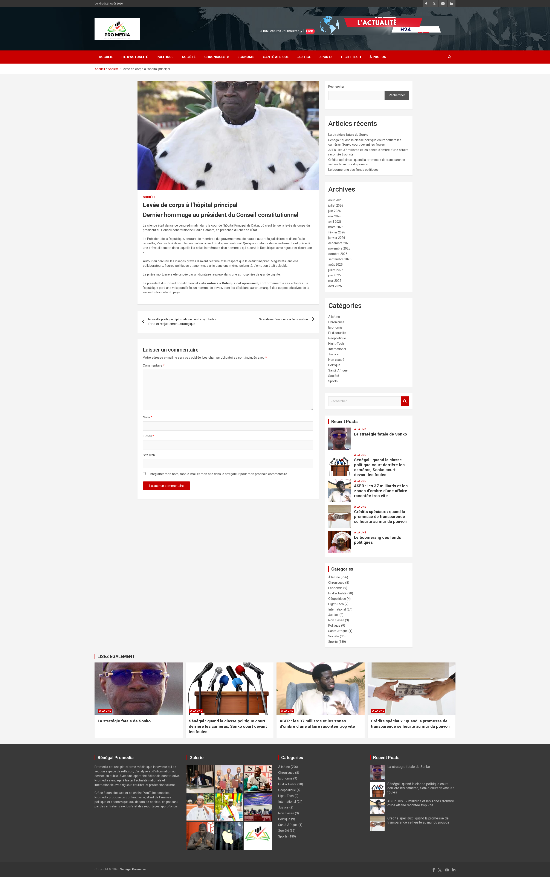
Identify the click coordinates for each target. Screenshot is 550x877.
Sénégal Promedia (133, 869)
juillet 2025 (335, 270)
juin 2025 (334, 275)
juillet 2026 (335, 205)
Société (189, 57)
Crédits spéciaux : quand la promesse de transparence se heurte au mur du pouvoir (380, 516)
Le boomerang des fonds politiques (353, 170)
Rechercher (336, 86)
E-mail (148, 436)
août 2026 (335, 200)
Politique (165, 57)
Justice (304, 57)
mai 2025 (334, 281)
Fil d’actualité (134, 57)
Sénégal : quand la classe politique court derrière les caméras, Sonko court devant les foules (379, 467)
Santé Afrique (276, 57)
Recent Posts (344, 421)
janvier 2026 (336, 238)
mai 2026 (334, 216)
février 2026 (336, 232)
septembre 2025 (339, 259)
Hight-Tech (351, 57)
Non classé (336, 360)
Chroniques (214, 57)
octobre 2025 (337, 254)
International (337, 349)
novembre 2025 (339, 248)
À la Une (334, 317)
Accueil (106, 57)
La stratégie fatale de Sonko (348, 135)
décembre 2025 (339, 243)
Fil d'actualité (337, 333)
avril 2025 (335, 286)
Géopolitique (337, 338)
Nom (147, 417)
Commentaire (154, 365)
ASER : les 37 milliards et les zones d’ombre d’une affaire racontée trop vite (381, 490)
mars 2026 (335, 227)
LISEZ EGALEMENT (116, 656)
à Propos (378, 57)
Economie (246, 57)
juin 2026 (334, 211)
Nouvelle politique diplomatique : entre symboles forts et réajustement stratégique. (182, 321)
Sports (326, 57)
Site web (149, 455)
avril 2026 (335, 222)
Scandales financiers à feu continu (283, 319)
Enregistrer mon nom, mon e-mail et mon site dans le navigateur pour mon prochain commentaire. (218, 474)
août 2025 (335, 264)
